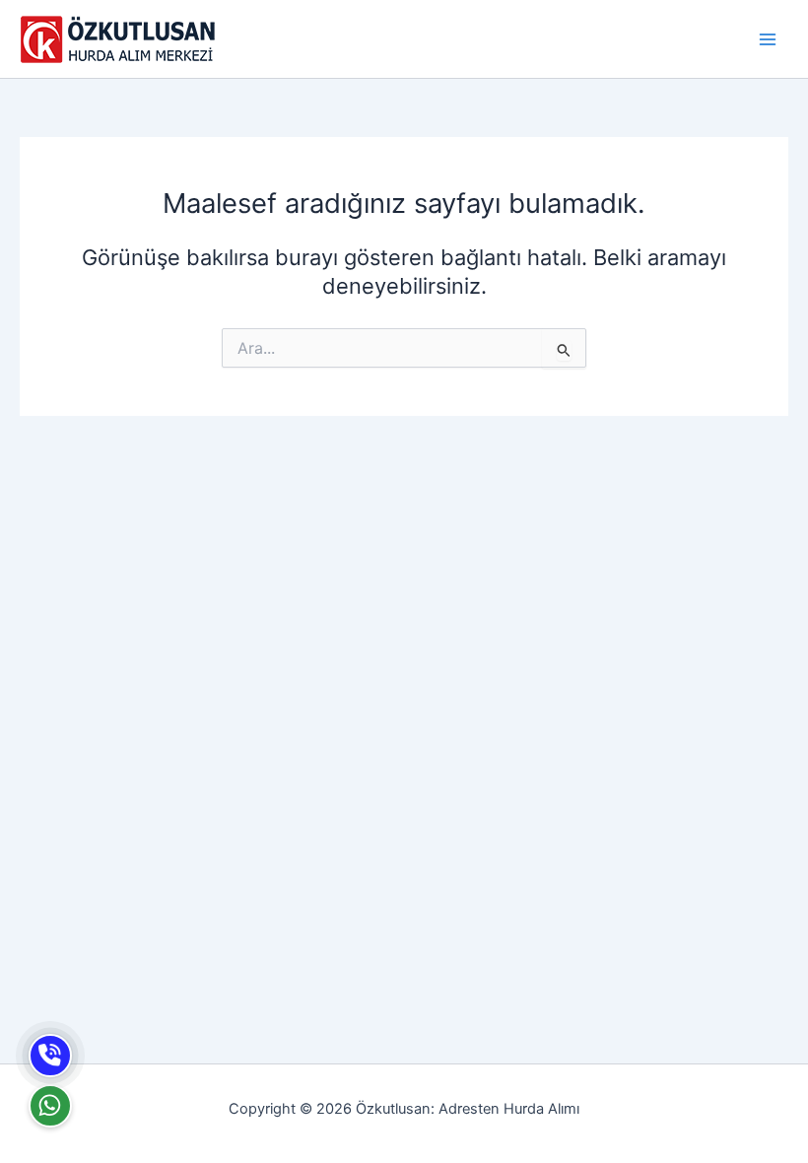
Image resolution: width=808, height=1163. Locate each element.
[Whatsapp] (50, 1106)
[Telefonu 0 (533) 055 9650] (50, 1055)
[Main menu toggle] (767, 39)
